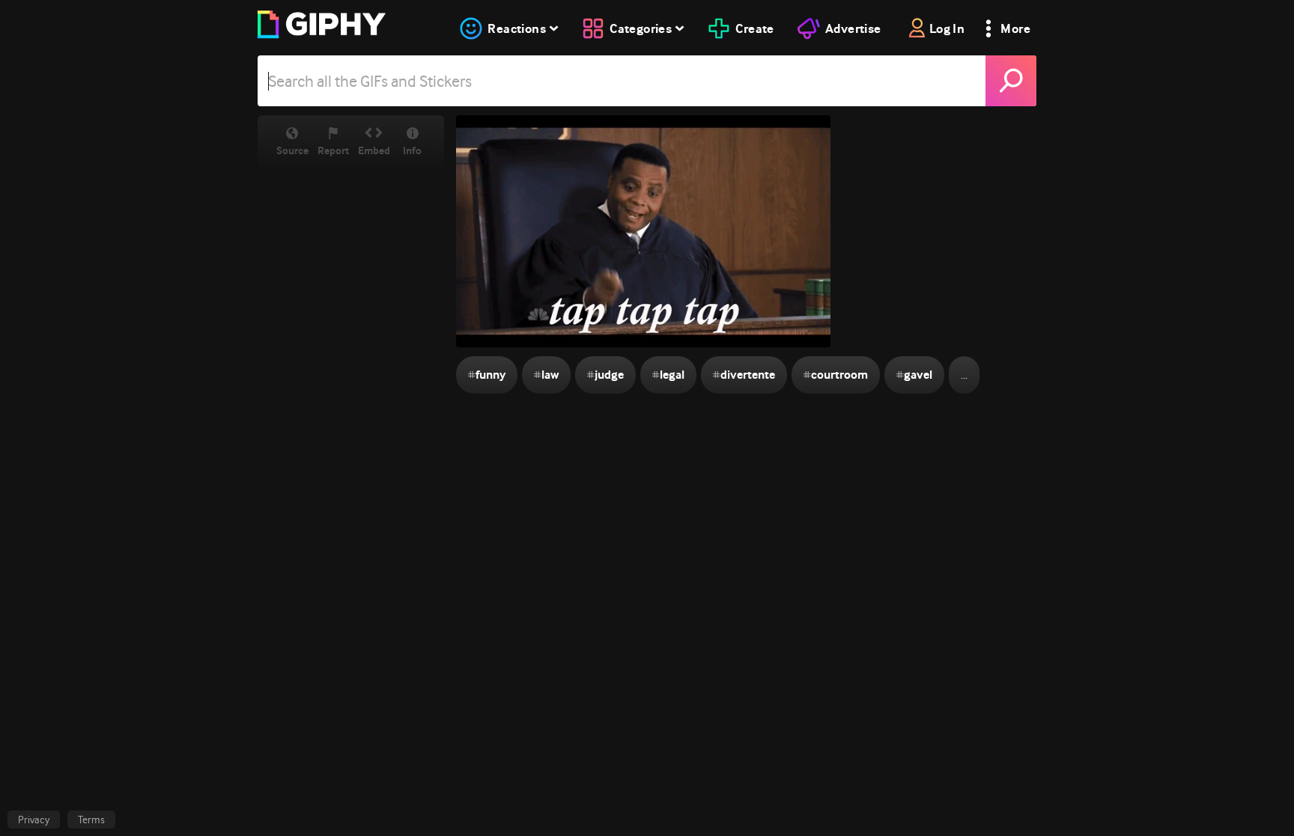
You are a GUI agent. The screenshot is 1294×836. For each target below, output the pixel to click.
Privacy (33, 820)
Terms (91, 820)
